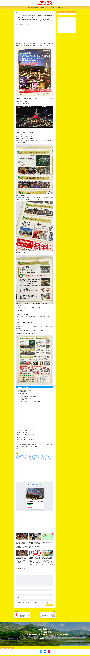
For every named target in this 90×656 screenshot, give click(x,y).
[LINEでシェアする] (41, 484)
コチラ (34, 434)
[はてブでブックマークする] (37, 484)
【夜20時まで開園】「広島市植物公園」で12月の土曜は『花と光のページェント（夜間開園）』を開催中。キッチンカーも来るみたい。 (21, 457)
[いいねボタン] (17, 448)
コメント (18, 573)
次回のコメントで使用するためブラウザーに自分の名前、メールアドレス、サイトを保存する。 (34, 602)
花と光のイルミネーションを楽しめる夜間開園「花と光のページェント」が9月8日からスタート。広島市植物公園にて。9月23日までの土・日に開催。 (46, 457)
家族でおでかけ (50, 512)
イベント (45, 512)
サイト (17, 597)
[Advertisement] (34, 34)
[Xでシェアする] (28, 484)
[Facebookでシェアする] (32, 484)
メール (18, 592)
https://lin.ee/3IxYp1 (20, 441)
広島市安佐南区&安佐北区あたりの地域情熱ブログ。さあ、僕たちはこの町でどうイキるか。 (45, 7)
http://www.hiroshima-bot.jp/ (29, 402)
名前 (17, 587)
